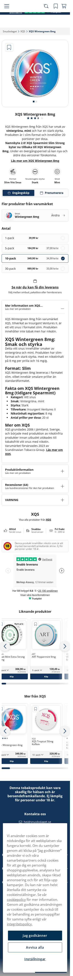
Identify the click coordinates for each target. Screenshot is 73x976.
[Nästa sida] (65, 646)
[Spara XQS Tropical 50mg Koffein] (36, 709)
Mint (57, 182)
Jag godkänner (35, 935)
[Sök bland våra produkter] (47, 14)
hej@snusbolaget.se (37, 822)
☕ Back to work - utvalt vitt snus (33, 4)
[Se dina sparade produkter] (55, 14)
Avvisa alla (35, 947)
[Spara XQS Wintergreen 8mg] (9, 47)
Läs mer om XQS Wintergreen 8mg (35, 161)
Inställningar (35, 959)
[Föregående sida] (5, 646)
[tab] (33, 101)
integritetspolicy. (19, 924)
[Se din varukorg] (63, 14)
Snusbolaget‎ (10, 31)
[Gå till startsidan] (26, 14)
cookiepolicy (16, 899)
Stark (35, 182)
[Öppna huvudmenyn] (6, 14)
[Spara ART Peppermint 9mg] (36, 624)
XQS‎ (22, 31)
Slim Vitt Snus (12, 182)
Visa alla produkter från (35, 519)
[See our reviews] (35, 24)
